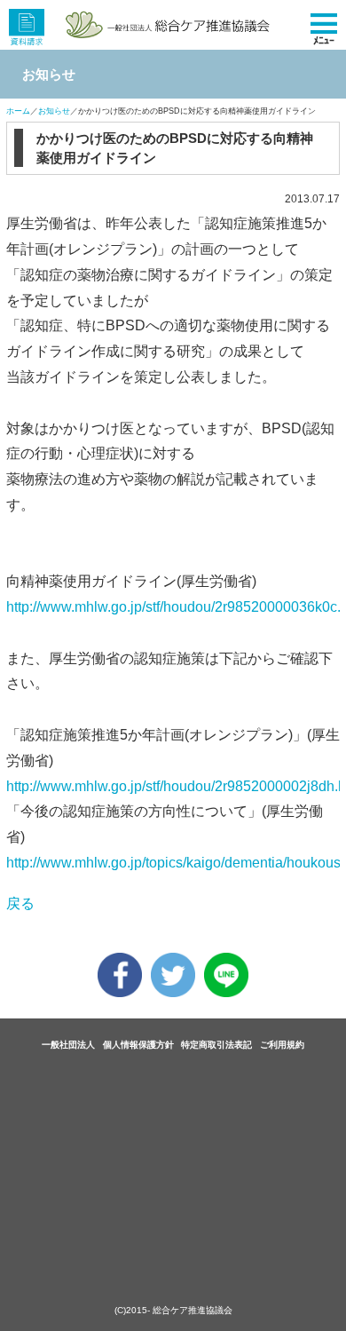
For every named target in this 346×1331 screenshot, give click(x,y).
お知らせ (54, 111)
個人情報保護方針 (138, 1045)
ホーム (18, 111)
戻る (20, 903)
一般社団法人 (68, 1045)
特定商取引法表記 (216, 1045)
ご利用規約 (282, 1045)
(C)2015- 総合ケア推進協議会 (173, 1310)
